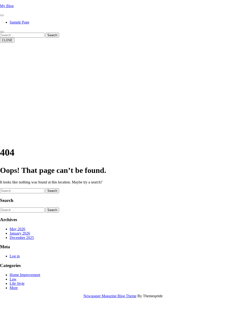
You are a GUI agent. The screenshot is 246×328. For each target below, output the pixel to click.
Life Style (17, 283)
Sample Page (19, 22)
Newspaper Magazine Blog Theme (109, 296)
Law (13, 279)
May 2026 (17, 229)
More (14, 288)
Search (52, 35)
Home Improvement (25, 275)
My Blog (7, 6)
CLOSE (7, 40)
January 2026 (20, 233)
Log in (15, 256)
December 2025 (22, 238)
